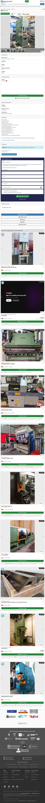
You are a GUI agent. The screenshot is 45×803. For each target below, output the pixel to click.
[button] (43, 1)
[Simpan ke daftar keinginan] (42, 9)
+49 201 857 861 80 (9, 759)
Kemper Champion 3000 (11, 764)
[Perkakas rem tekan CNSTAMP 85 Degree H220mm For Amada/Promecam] (22, 584)
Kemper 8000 (25, 764)
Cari (43, 4)
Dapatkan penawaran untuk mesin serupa (12, 192)
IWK (2, 62)
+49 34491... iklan (7, 207)
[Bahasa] (42, 1)
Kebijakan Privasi (22, 199)
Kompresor (19, 764)
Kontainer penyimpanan (23, 766)
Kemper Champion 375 (34, 764)
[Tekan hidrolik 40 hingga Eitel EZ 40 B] (22, 630)
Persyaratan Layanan (30, 800)
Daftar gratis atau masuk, (13, 147)
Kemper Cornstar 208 (33, 766)
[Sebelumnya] (1, 34)
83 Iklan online (5, 151)
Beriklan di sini (23, 723)
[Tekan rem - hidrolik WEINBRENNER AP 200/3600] (22, 345)
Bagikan (23, 222)
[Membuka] (22, 279)
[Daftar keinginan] (40, 1)
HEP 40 (3, 65)
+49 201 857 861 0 (28, 757)
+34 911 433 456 (28, 759)
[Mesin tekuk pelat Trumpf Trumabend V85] (22, 440)
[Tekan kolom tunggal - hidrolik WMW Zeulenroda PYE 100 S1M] (22, 249)
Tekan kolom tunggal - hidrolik (8, 58)
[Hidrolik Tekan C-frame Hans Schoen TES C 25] (22, 488)
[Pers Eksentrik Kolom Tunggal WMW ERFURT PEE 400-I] (22, 678)
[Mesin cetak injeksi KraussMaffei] (22, 536)
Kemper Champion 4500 (12, 766)
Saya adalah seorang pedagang (10, 190)
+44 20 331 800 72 (9, 757)
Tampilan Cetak (23, 217)
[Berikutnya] (43, 34)
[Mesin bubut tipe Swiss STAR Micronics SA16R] (22, 391)
